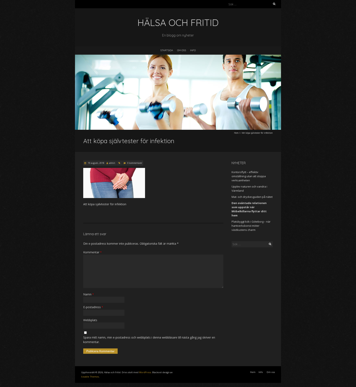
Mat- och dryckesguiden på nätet (252, 197)
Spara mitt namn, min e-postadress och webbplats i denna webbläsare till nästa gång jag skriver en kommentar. (149, 339)
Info (193, 50)
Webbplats (90, 320)
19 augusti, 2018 (95, 163)
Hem (236, 132)
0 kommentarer (134, 163)
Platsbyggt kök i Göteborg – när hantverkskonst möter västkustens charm (251, 226)
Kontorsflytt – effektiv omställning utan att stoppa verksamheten (249, 176)
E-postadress (93, 307)
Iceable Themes (90, 376)
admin (112, 163)
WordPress (145, 372)
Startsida (166, 50)
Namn (88, 294)
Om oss (181, 50)
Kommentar (92, 252)
